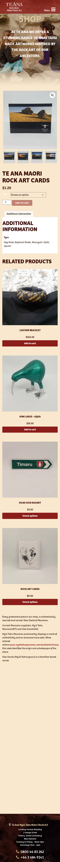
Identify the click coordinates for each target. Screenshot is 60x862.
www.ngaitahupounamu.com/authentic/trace (33, 644)
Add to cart (22, 202)
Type (5, 194)
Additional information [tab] (19, 213)
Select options (30, 515)
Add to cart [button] (30, 343)
